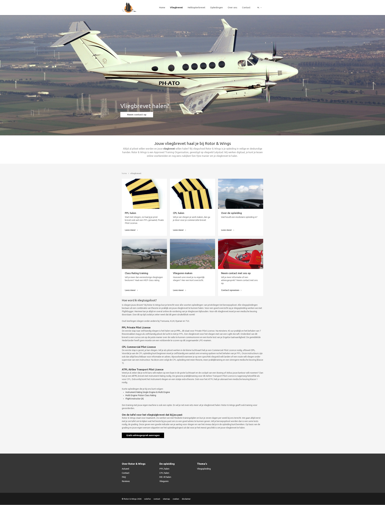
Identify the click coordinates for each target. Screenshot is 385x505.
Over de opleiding (231, 213)
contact (157, 499)
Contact (246, 7)
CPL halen (178, 213)
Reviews (126, 481)
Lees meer (130, 230)
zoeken (176, 499)
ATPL (134, 376)
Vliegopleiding (204, 469)
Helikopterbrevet (196, 7)
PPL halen (130, 213)
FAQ (124, 477)
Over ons (232, 7)
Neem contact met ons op (236, 273)
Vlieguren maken (182, 273)
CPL (253, 350)
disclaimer (186, 499)
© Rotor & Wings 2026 (131, 499)
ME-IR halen (165, 477)
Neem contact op (136, 114)
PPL (178, 331)
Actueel (125, 469)
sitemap (166, 499)
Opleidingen (216, 7)
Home (162, 7)
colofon (147, 499)
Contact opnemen (230, 290)
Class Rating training (136, 273)
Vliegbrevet (176, 7)
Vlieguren (164, 481)
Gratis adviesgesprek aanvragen (143, 435)
